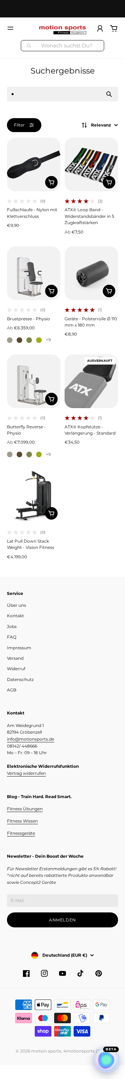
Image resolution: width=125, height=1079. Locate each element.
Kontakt (15, 615)
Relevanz (101, 125)
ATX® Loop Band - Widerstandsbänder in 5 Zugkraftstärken (89, 216)
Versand (15, 658)
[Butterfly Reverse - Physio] (33, 381)
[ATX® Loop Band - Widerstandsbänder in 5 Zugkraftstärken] (91, 164)
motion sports (46, 1051)
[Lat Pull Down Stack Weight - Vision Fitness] (33, 495)
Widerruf (16, 668)
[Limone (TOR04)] (39, 340)
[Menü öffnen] (10, 28)
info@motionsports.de (30, 739)
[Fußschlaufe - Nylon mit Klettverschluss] (33, 164)
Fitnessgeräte (21, 833)
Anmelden (62, 920)
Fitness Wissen (22, 821)
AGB (11, 689)
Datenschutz (20, 679)
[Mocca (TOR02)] (19, 340)
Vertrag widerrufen (26, 773)
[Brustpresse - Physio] (33, 273)
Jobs (12, 626)
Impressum (19, 647)
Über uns (16, 605)
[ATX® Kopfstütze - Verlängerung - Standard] (91, 381)
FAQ (11, 637)
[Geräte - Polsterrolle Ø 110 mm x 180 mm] (91, 273)
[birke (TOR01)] (10, 340)
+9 (48, 339)
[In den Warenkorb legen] (51, 182)
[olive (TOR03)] (29, 340)
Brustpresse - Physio (28, 318)
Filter (19, 125)
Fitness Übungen (25, 808)
